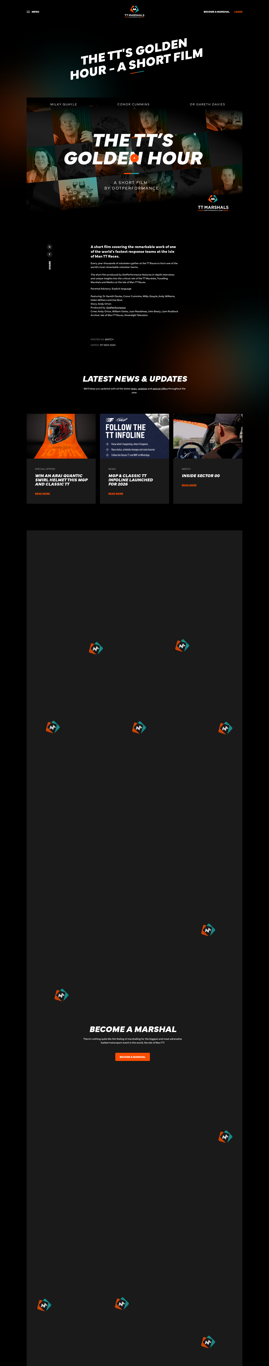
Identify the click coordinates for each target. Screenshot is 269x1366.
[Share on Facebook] (49, 254)
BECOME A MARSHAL (217, 11)
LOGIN (238, 11)
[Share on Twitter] (49, 247)
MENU (35, 11)
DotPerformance (116, 307)
